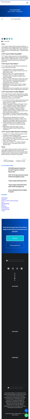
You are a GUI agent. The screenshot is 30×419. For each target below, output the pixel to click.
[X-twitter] (17, 268)
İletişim (15, 238)
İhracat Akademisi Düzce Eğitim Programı (17, 191)
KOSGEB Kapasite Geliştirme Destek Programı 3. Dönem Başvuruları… (16, 170)
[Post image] (4, 170)
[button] (2, 39)
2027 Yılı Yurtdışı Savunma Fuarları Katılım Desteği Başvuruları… (18, 176)
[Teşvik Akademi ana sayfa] (7, 3)
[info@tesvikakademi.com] (15, 278)
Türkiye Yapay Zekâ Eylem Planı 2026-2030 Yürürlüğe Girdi (17, 185)
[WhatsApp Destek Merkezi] (26, 415)
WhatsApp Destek (15, 245)
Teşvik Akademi (11, 11)
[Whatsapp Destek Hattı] (15, 280)
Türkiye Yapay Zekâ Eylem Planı (17, 181)
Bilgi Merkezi (19, 11)
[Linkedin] (21, 268)
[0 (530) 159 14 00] (15, 275)
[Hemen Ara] (26, 410)
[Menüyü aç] (27, 3)
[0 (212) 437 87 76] (15, 273)
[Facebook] (8, 268)
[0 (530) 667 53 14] (15, 276)
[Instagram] (13, 268)
